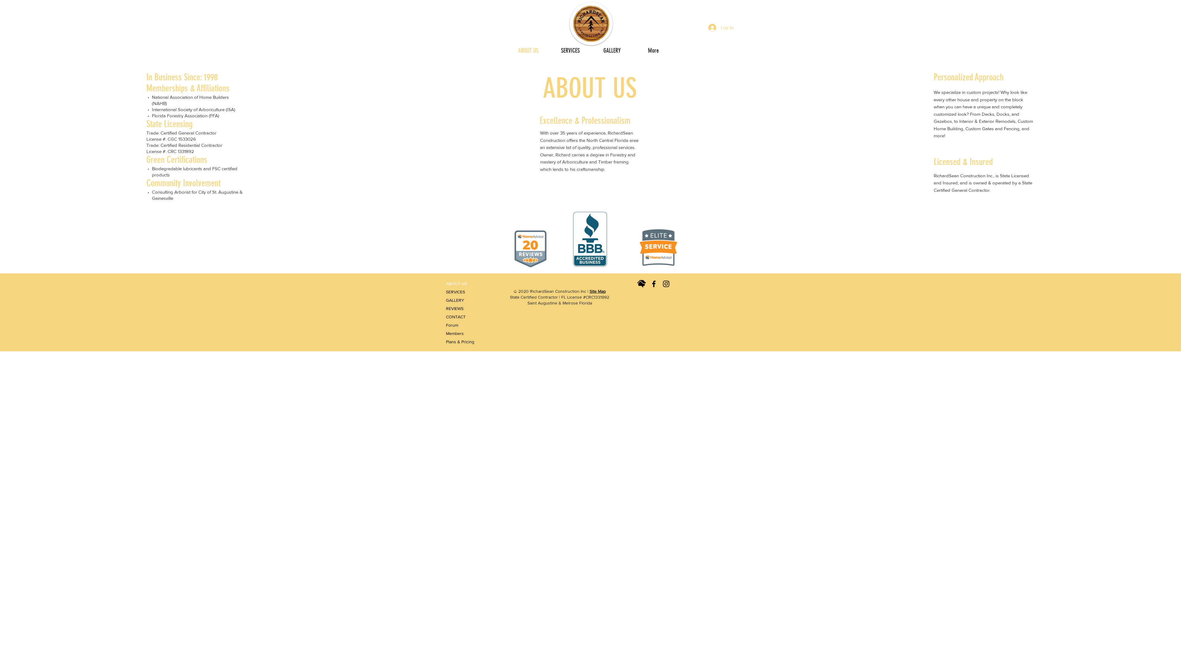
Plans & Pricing (459, 341)
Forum (452, 325)
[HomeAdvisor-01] (641, 284)
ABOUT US (456, 283)
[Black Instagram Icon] (666, 284)
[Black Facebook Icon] (654, 284)
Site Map (598, 291)
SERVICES (455, 291)
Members (455, 333)
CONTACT (456, 316)
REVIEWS (454, 308)
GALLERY (455, 300)
